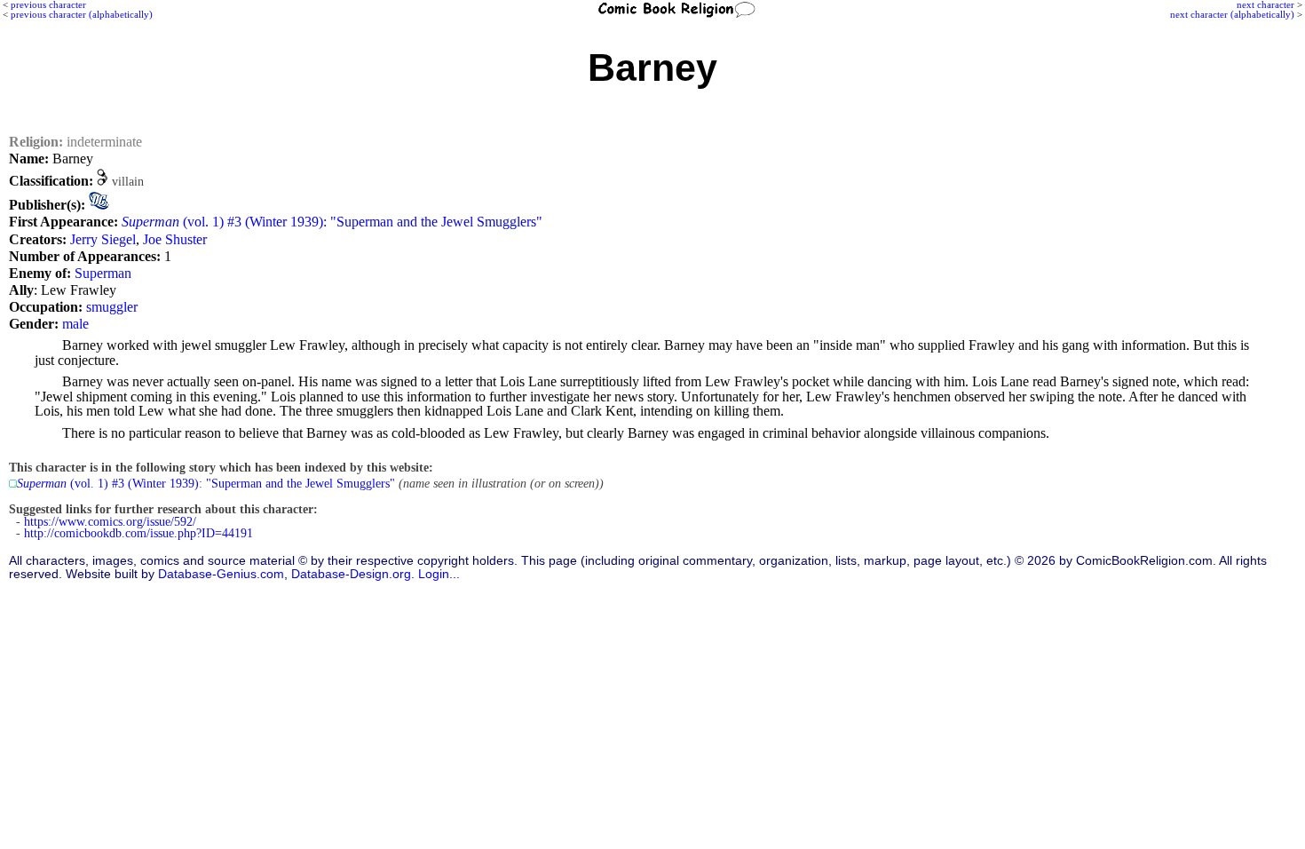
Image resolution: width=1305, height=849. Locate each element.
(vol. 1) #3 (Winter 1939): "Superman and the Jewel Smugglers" (332, 221)
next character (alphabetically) (1232, 14)
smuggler (112, 306)
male (75, 323)
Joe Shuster (175, 239)
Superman (103, 273)
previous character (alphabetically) (82, 14)
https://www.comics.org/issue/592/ (110, 521)
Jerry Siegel (103, 239)
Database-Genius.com (221, 574)
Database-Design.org (351, 574)
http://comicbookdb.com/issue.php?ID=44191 (138, 533)
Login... (439, 574)
